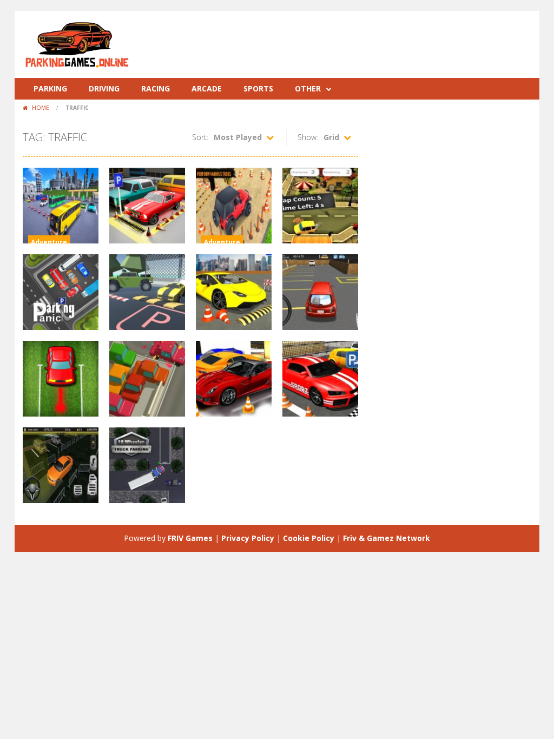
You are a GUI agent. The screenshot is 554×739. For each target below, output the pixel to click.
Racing (155, 88)
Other (308, 88)
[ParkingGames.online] (77, 43)
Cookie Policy (308, 538)
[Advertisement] (334, 43)
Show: (308, 137)
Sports (258, 88)
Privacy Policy (247, 538)
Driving (104, 88)
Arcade (207, 88)
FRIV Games (190, 538)
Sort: (200, 137)
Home (40, 107)
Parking (50, 88)
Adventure (49, 242)
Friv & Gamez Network (386, 538)
